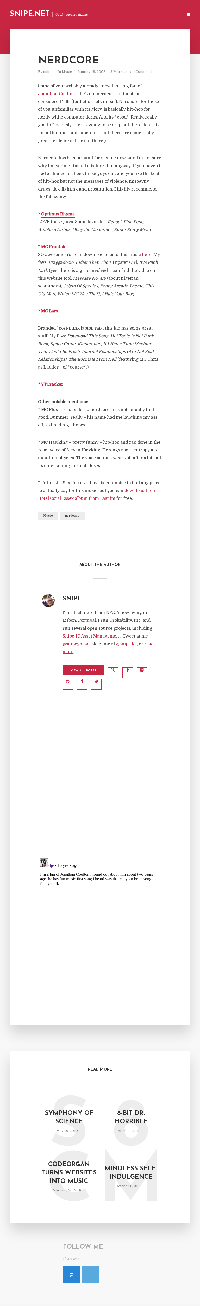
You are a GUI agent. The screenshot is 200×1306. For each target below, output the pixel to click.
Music (67, 72)
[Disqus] (100, 786)
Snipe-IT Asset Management (92, 636)
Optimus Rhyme (58, 214)
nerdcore (72, 515)
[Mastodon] (71, 1274)
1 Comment (142, 72)
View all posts (83, 670)
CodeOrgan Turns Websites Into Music (69, 1173)
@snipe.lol (126, 644)
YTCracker (52, 384)
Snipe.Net (30, 14)
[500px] (90, 1274)
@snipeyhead (76, 644)
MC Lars (49, 311)
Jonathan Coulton (56, 93)
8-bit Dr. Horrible (131, 1117)
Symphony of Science (69, 1117)
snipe (48, 72)
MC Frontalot (54, 247)
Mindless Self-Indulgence (131, 1173)
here (147, 254)
